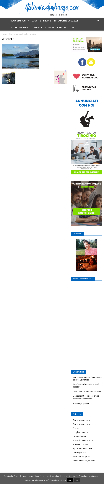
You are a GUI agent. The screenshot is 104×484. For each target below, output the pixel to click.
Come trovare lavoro (82, 424)
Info (76, 480)
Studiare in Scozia (80, 444)
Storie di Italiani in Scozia (59, 27)
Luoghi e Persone (41, 21)
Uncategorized (79, 452)
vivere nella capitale (81, 456)
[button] (98, 21)
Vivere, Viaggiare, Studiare (25, 27)
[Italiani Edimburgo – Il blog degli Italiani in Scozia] (52, 9)
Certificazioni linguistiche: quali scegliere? (86, 385)
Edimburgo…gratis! (81, 404)
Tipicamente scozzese (66, 21)
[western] (20, 68)
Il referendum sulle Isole (18, 34)
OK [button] (70, 480)
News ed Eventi (18, 21)
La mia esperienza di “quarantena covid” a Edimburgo (87, 378)
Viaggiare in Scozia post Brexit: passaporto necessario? (86, 397)
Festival (76, 428)
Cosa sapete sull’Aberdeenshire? (87, 392)
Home (4, 34)
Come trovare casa (81, 420)
